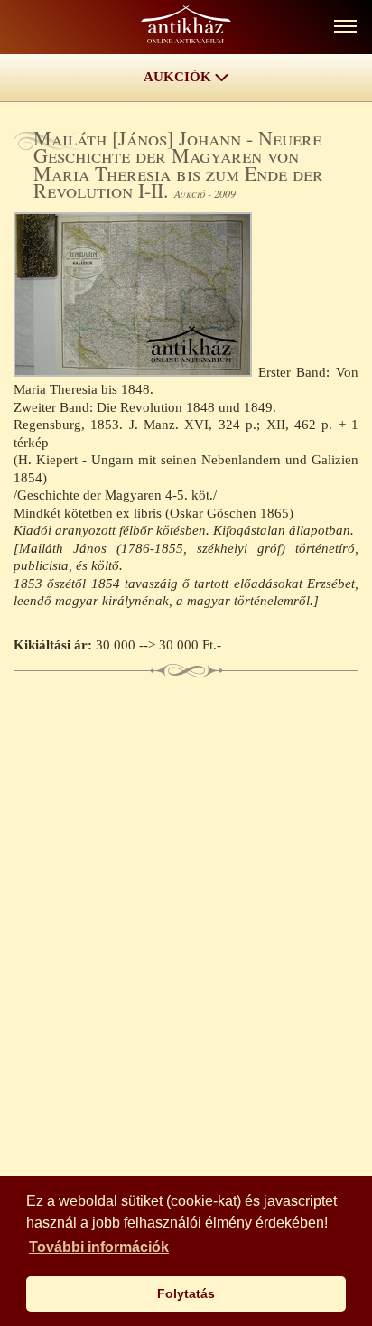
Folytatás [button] (186, 1293)
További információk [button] (99, 1247)
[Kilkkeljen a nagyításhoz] (136, 372)
